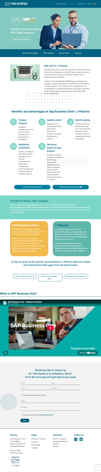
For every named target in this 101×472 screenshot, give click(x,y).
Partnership (81, 4)
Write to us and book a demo (70, 187)
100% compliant (48, 53)
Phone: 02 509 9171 (17, 444)
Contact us (78, 53)
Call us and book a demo (31, 187)
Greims (55, 446)
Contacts (89, 4)
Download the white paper (75, 276)
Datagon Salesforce (60, 441)
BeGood (56, 444)
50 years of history (61, 4)
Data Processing (16, 453)
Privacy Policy (47, 415)
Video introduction (19, 39)
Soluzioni (34, 442)
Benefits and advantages (30, 53)
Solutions (71, 4)
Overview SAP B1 (64, 53)
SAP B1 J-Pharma (59, 439)
